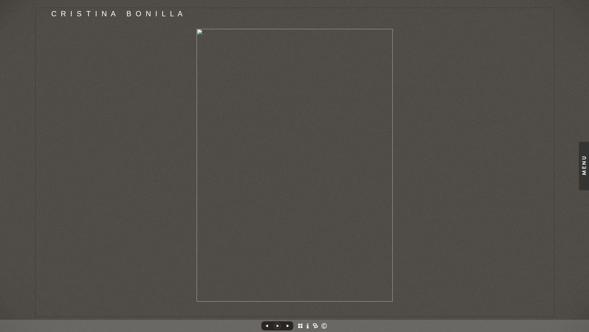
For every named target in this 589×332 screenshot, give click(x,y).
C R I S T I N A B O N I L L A (117, 14)
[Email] (287, 314)
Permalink (307, 312)
